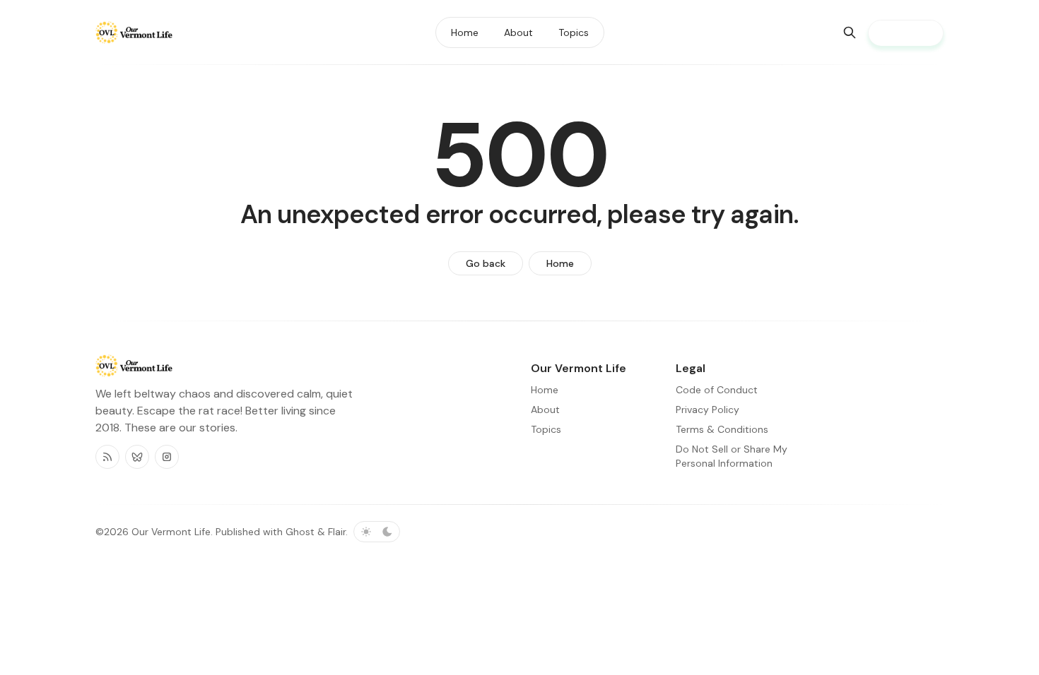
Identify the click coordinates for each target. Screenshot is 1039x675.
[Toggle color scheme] (376, 531)
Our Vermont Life (171, 531)
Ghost (300, 531)
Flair (337, 531)
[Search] (849, 32)
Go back (485, 263)
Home (560, 263)
